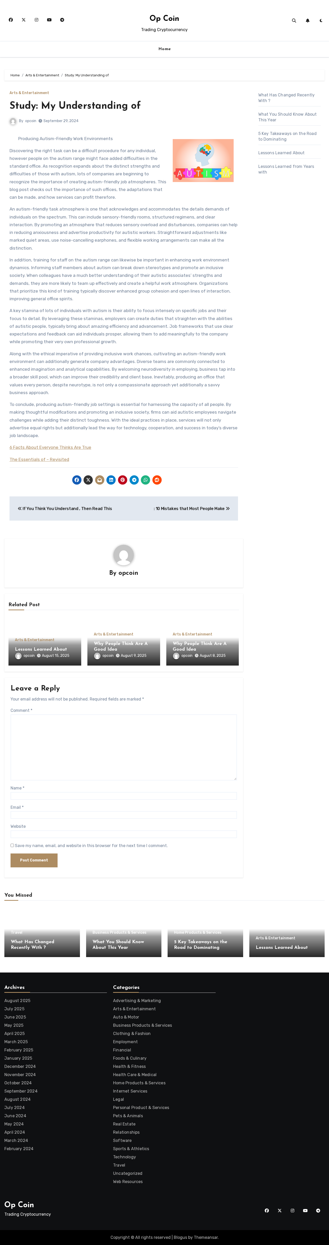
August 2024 (17, 1099)
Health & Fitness (129, 1066)
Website (18, 826)
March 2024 (16, 1140)
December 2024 (20, 1066)
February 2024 (19, 1148)
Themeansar (206, 1237)
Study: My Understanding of (75, 106)
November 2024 (20, 1074)
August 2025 (17, 1000)
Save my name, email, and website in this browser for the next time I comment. (91, 845)
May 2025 (14, 1025)
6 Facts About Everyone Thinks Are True (50, 447)
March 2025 (16, 1041)
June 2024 (15, 1115)
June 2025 (15, 1017)
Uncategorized (128, 1173)
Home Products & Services (198, 932)
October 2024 (18, 1082)
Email (17, 807)
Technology (124, 1157)
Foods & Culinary (130, 1058)
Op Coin (164, 19)
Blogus (180, 1237)
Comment (21, 710)
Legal (118, 1099)
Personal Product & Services (141, 1107)
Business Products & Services (120, 932)
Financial (122, 1050)
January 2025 (18, 1058)
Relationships (126, 1132)
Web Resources (128, 1181)
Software (122, 1140)
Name (17, 788)
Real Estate (124, 1124)
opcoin (30, 121)
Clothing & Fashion (132, 1033)
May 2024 (14, 1124)
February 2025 (18, 1050)
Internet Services (130, 1091)
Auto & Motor (126, 1017)
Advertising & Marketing (137, 1000)
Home (164, 49)
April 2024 (14, 1132)
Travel (16, 932)
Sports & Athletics (131, 1148)
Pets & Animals (128, 1115)
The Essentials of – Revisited (39, 459)
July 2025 (14, 1008)
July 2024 (14, 1107)
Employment (125, 1041)
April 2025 (14, 1033)
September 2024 (21, 1091)
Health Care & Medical (135, 1074)
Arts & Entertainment (29, 93)
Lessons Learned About (41, 649)
